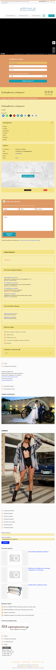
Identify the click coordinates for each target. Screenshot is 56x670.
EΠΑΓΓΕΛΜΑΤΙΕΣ (36, 15)
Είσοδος (51, 15)
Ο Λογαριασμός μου (8, 641)
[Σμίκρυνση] (53, 51)
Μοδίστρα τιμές (10, 334)
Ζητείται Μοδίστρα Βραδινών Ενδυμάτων (38, 551)
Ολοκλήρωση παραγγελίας (10, 638)
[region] (28, 36)
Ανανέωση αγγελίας (8, 516)
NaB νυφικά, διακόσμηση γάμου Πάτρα (24, 609)
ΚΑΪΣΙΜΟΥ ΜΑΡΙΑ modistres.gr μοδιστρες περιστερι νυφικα (22, 606)
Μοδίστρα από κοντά (11, 337)
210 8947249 (18, 153)
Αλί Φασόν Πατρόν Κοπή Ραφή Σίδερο (25, 615)
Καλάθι (5, 644)
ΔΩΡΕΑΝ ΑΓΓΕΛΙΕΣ (23, 15)
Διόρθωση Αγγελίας (8, 513)
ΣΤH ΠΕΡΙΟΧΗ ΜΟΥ (10, 15)
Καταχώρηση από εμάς (9, 389)
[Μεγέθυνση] (53, 48)
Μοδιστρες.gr (4, 98)
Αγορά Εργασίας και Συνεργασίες (9, 539)
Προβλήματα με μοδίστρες (10, 293)
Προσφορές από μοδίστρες (10, 366)
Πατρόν (5, 636)
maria (7, 280)
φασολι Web (24, 666)
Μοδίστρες (9, 343)
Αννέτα (7, 285)
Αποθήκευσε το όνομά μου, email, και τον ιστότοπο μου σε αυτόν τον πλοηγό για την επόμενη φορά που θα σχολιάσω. (28, 212)
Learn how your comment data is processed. (30, 240)
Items (9, 98)
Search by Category (6, 537)
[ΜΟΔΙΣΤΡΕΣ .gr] (28, 9)
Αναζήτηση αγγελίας (8, 527)
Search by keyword (5, 532)
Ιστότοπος (39, 209)
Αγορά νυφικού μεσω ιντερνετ (11, 277)
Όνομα (5, 209)
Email (22, 209)
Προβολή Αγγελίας (8, 524)
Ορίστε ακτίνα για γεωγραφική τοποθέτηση (19, 73)
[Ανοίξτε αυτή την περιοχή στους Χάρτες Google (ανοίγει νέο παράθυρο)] (2, 54)
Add (48, 1)
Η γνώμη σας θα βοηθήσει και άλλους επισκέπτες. (18, 340)
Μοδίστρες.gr (7, 259)
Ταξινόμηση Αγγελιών (9, 519)
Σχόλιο (6, 217)
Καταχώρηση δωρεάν (9, 386)
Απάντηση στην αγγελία (9, 521)
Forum (5, 363)
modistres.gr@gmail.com (7, 380)
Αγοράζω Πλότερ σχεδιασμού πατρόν (37, 584)
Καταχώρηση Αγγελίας (9, 510)
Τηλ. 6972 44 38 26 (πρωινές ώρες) (9, 376)
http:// (16, 158)
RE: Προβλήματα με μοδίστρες (11, 282)
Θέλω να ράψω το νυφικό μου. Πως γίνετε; (16, 331)
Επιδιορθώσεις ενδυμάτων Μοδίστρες (19, 98)
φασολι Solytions (35, 666)
